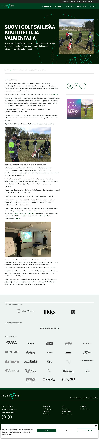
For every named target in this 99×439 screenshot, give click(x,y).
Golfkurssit (46, 414)
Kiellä (67, 430)
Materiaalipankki (67, 411)
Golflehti (92, 6)
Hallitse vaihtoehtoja (87, 430)
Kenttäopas (46, 411)
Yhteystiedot (66, 409)
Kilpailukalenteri (85, 409)
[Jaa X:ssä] (70, 86)
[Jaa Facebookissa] (77, 86)
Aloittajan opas (48, 409)
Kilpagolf (69, 6)
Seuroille (57, 6)
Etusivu (7, 70)
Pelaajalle (45, 6)
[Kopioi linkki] (83, 86)
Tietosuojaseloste (67, 414)
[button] (96, 426)
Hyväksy (47, 430)
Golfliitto (80, 6)
